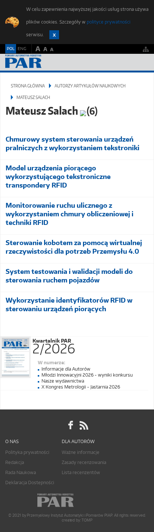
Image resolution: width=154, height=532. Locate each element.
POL (11, 48)
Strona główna (28, 86)
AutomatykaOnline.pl (45, 62)
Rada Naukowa (20, 472)
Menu (141, 62)
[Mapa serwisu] (146, 49)
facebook (70, 425)
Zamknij (54, 34)
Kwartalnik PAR (54, 344)
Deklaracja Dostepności (29, 482)
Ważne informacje (80, 452)
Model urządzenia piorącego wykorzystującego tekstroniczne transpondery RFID (58, 176)
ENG (22, 48)
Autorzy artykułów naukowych (90, 86)
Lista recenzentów (81, 472)
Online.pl (77, 500)
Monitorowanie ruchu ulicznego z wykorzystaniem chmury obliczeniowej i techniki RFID (69, 213)
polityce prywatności (108, 22)
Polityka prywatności (27, 452)
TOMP (86, 520)
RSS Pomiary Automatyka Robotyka (83, 425)
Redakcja (14, 462)
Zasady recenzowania (84, 462)
